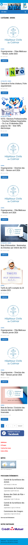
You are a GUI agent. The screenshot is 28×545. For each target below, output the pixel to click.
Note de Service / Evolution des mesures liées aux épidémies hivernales (13, 410)
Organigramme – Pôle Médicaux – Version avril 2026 (13, 211)
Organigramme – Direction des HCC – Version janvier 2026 (13, 373)
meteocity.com (9, 469)
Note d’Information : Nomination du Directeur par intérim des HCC (13, 246)
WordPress (11, 542)
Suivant (20, 426)
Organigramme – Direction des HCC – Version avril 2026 (13, 169)
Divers (2, 49)
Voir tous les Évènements (7, 517)
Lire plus (4, 60)
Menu (4, 12)
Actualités (4, 81)
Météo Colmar (3, 469)
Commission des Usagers (13, 511)
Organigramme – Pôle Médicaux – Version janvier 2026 (13, 331)
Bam (16, 542)
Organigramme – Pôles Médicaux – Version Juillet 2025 (14, 52)
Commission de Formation (14, 488)
